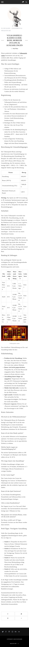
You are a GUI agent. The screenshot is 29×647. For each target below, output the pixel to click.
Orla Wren (15, 48)
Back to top (13, 643)
